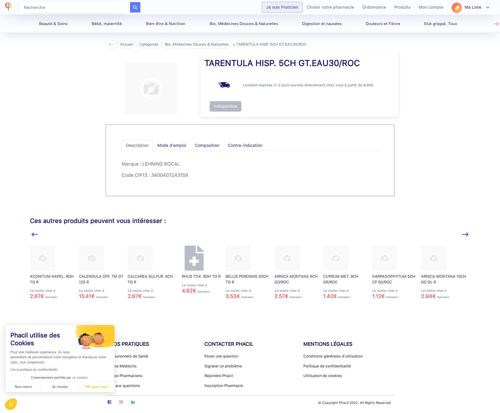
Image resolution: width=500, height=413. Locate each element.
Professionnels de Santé (126, 356)
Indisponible (225, 106)
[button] (11, 404)
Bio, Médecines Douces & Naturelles (244, 23)
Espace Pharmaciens (123, 375)
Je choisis (60, 387)
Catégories (149, 44)
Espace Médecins (121, 366)
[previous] (34, 234)
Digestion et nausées (322, 23)
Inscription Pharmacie (223, 385)
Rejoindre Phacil (218, 375)
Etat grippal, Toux (440, 23)
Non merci (23, 387)
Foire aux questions (122, 385)
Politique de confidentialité (327, 366)
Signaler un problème (223, 366)
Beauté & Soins (53, 23)
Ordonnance (374, 7)
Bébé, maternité (107, 23)
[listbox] (250, 275)
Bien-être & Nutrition (165, 23)
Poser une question (221, 356)
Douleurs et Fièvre (383, 23)
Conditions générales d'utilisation (333, 356)
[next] (465, 234)
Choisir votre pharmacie (330, 7)
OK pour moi (96, 387)
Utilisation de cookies (322, 375)
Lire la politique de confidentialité (33, 370)
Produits (402, 7)
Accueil (126, 44)
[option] (54, 273)
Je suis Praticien (282, 7)
